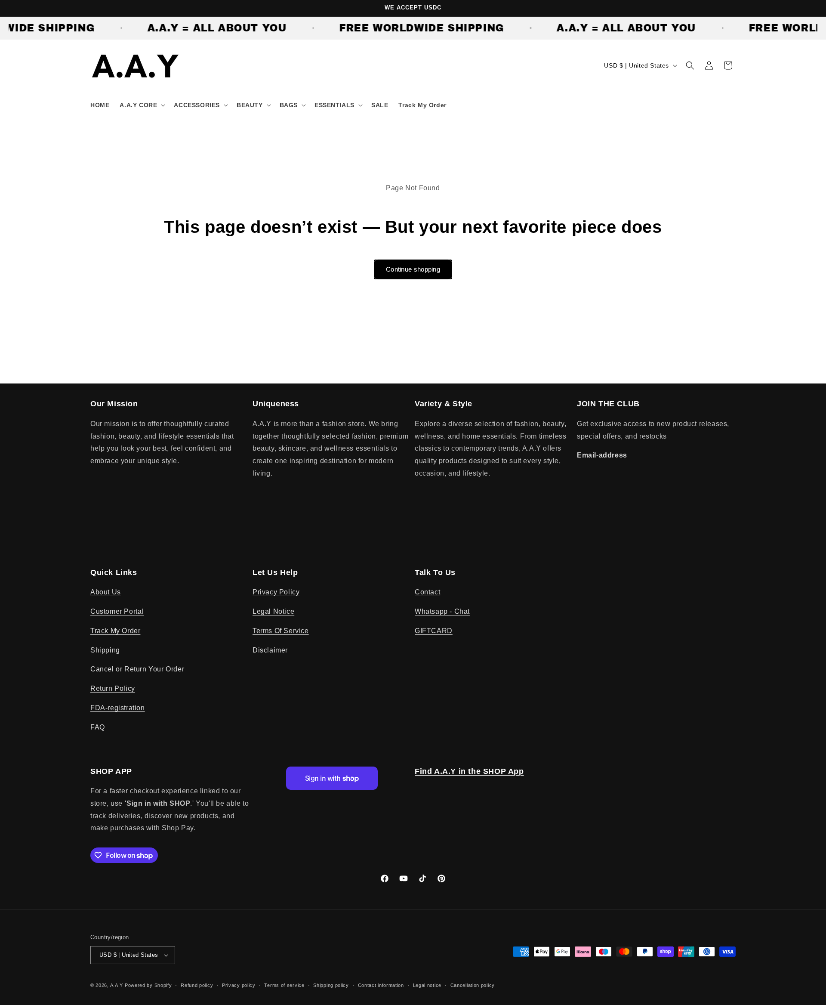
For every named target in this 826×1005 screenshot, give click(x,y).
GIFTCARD (434, 630)
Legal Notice (273, 611)
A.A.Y (117, 985)
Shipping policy (331, 985)
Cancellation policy (472, 985)
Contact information (381, 985)
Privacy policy (239, 985)
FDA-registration (117, 707)
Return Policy (112, 688)
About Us (105, 592)
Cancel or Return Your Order (137, 669)
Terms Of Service (281, 630)
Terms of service (284, 985)
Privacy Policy (276, 592)
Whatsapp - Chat (442, 611)
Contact (427, 592)
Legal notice (427, 985)
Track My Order (115, 630)
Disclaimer (270, 650)
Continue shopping (413, 269)
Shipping (105, 650)
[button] (141, 105)
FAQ (97, 727)
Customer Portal (117, 611)
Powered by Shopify (148, 985)
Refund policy (197, 985)
